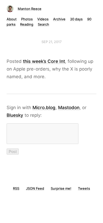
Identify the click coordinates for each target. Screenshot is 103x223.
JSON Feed (35, 188)
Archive (59, 19)
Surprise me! (61, 188)
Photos (27, 19)
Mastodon (68, 107)
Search (43, 24)
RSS (16, 188)
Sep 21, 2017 (51, 42)
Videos (43, 19)
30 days (76, 19)
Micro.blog (43, 107)
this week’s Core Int (44, 61)
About (12, 19)
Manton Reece (29, 9)
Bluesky (15, 115)
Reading (26, 24)
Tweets (84, 188)
